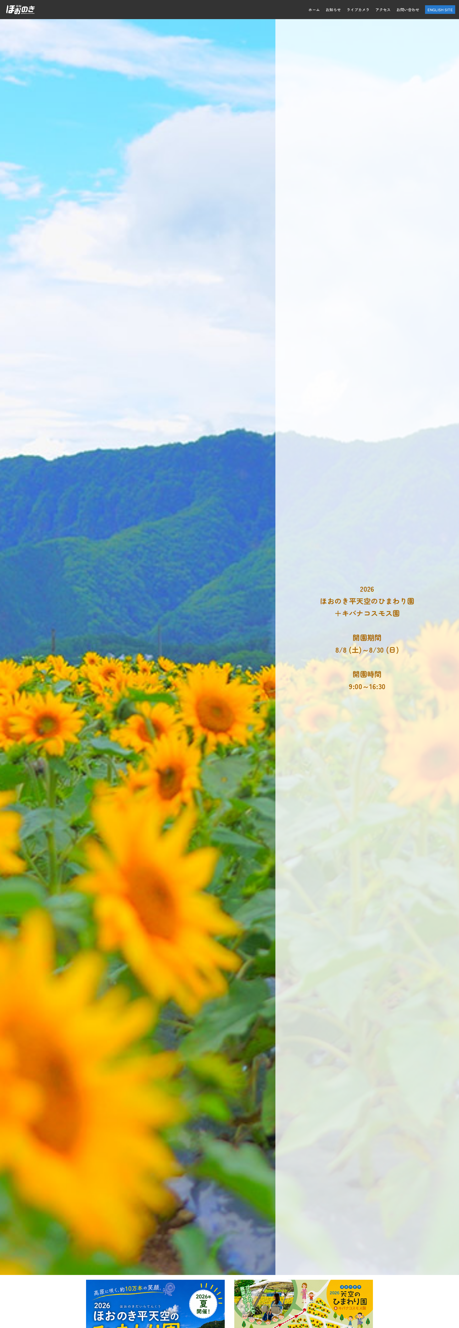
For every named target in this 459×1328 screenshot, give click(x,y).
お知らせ (333, 9)
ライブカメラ (358, 9)
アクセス (383, 9)
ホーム (314, 9)
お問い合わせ (407, 9)
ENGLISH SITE (440, 9)
